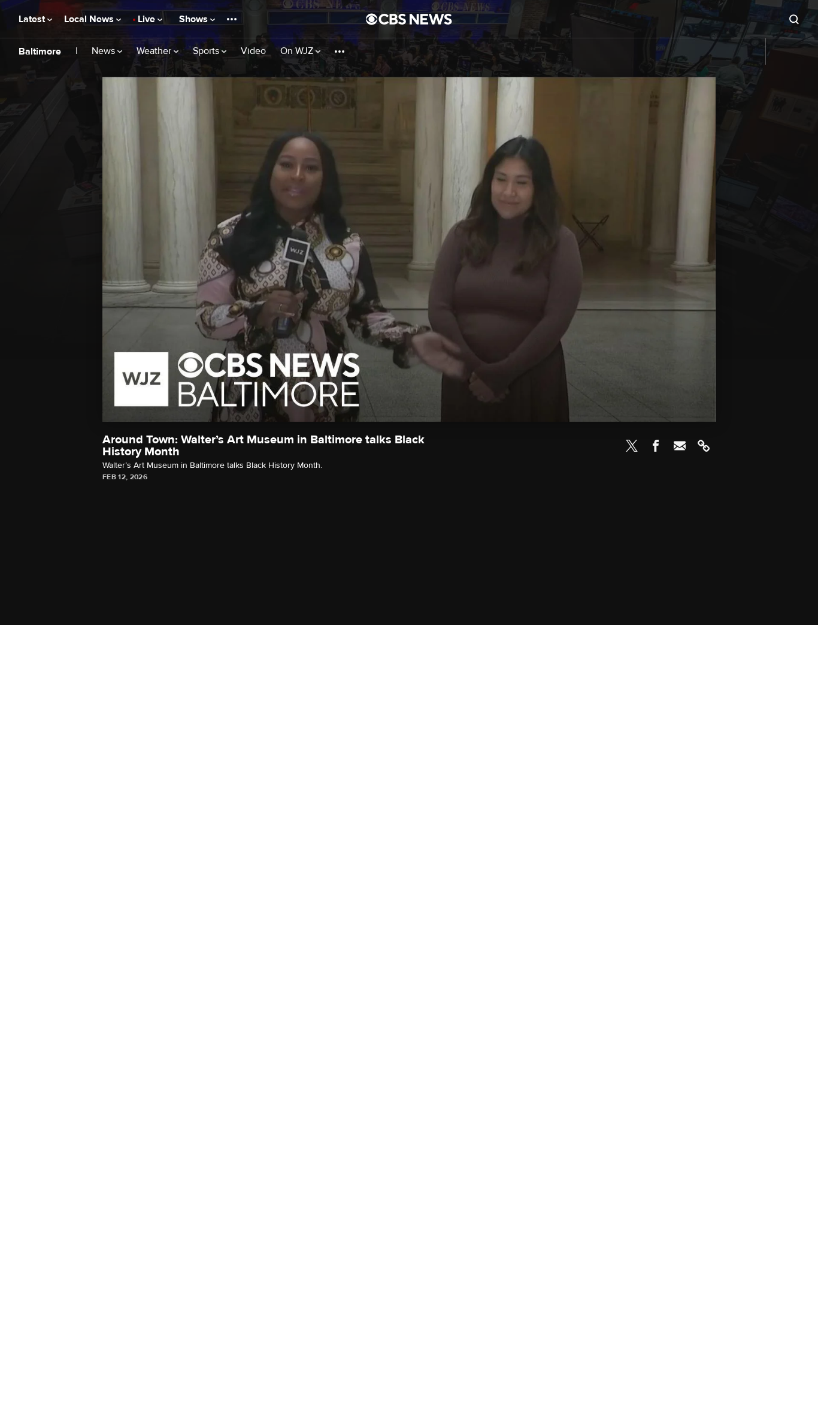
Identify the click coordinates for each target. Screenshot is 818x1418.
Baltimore (40, 52)
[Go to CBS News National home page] (409, 19)
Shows (194, 19)
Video (253, 51)
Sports (207, 51)
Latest (33, 19)
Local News (90, 19)
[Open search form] (794, 19)
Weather (155, 51)
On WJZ (298, 51)
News (104, 51)
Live (147, 19)
